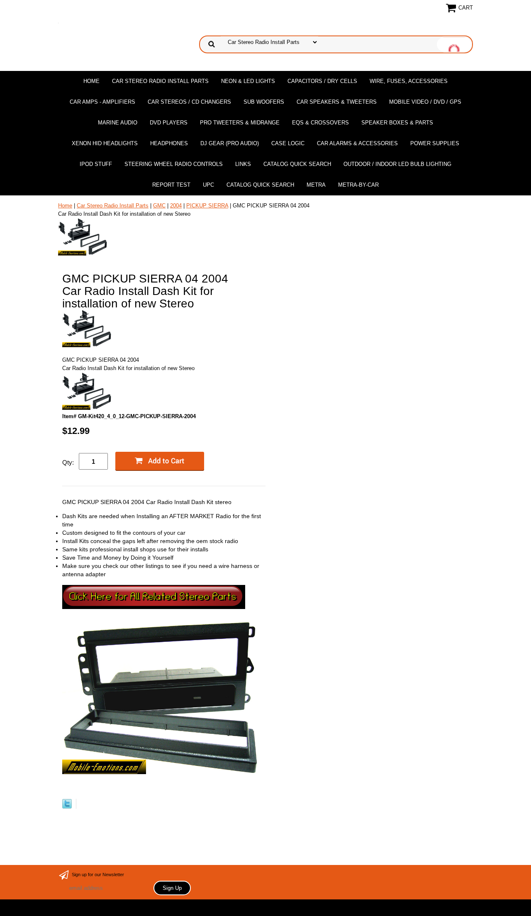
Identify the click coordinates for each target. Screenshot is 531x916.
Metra (316, 185)
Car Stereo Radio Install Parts (160, 81)
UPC (208, 185)
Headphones (169, 143)
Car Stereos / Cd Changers (189, 102)
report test (171, 185)
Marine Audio (117, 122)
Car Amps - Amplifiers (102, 102)
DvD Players (169, 122)
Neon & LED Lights (248, 81)
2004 (176, 205)
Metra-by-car (358, 185)
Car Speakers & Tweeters (337, 102)
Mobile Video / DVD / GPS (425, 102)
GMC (159, 205)
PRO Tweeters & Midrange (240, 122)
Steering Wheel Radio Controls (173, 164)
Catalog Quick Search (297, 164)
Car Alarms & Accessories (357, 143)
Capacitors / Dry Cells (322, 81)
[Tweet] (67, 807)
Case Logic (287, 143)
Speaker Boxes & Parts (397, 122)
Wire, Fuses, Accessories (409, 81)
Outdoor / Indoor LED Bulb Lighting (397, 164)
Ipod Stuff (96, 164)
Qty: (68, 462)
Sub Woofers (264, 102)
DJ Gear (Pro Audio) (229, 143)
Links (243, 164)
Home (91, 81)
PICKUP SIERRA (207, 205)
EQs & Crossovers (320, 122)
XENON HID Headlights (105, 143)
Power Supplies (434, 143)
